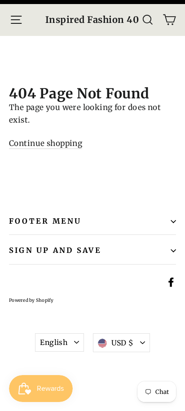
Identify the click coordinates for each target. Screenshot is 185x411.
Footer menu (45, 221)
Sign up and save (55, 250)
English (53, 342)
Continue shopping (45, 143)
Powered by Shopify (31, 300)
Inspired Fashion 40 (92, 19)
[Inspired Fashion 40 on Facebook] (171, 282)
